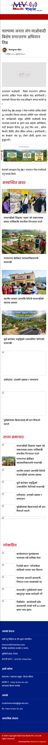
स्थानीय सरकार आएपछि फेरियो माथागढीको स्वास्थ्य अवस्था (24, 301)
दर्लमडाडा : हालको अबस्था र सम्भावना (21, 380)
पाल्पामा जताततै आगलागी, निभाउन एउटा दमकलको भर (29, 580)
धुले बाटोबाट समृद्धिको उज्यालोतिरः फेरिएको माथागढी (24, 341)
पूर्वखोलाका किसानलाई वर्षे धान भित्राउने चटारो (22, 422)
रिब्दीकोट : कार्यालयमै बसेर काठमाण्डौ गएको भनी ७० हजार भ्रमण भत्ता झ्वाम (30, 606)
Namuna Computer (38, 741)
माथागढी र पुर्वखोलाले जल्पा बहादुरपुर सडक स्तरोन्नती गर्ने (29, 592)
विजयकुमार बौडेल (15, 50)
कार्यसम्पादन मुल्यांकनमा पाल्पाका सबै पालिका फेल (28, 556)
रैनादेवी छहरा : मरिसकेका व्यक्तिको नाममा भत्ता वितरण (29, 568)
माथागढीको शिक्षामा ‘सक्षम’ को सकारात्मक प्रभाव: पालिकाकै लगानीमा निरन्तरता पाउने (23, 220)
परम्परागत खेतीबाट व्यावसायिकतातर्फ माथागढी (21, 260)
